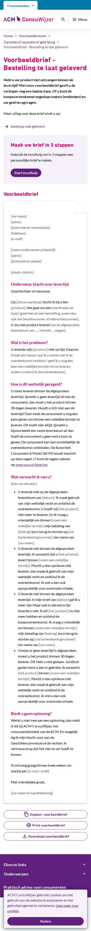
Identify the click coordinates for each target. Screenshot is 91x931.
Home (8, 36)
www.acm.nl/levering (31, 464)
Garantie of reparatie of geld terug (29, 42)
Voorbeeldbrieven (32, 36)
